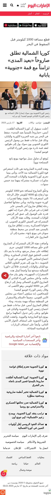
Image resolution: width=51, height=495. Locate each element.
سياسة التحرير (11, 435)
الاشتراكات (30, 448)
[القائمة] (12, 5)
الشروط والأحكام (37, 442)
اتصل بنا (44, 448)
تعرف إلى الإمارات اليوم (35, 435)
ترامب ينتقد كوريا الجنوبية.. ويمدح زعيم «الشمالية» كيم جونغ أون (26, 415)
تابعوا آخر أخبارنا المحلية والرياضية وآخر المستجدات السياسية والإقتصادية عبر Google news (23, 340)
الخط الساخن (25, 457)
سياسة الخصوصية (14, 442)
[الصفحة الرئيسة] (39, 4)
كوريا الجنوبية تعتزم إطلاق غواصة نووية (26, 368)
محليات (40, 457)
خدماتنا (6, 448)
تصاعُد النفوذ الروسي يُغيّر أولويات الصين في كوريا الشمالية (26, 426)
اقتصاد (9, 457)
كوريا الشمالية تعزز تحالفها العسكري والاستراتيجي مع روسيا (25, 404)
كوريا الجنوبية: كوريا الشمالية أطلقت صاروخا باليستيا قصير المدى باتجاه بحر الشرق (25, 381)
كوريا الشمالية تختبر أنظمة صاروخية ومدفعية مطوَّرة (25, 394)
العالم (37, 463)
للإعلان (17, 448)
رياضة (14, 463)
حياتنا (26, 463)
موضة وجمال (25, 470)
